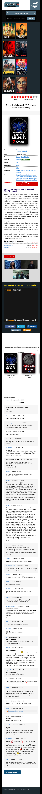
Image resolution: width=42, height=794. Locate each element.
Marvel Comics (25, 157)
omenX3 (8, 725)
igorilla (8, 471)
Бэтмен (8, 480)
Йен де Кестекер (27, 176)
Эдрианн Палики (32, 178)
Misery (8, 647)
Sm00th (8, 558)
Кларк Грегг (19, 175)
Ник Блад (25, 178)
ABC (17, 162)
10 (36, 97)
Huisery (8, 687)
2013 (17, 165)
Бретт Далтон (31, 175)
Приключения (29, 150)
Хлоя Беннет (19, 176)
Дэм (7, 759)
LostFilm (18, 159)
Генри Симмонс (20, 180)
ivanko (8, 545)
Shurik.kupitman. (10, 423)
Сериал (18, 150)
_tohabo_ (8, 589)
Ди (6, 678)
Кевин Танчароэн (20, 170)
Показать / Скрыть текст (15, 711)
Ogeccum (8, 416)
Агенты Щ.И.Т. (8, 243)
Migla (7, 581)
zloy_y (7, 621)
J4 (6, 637)
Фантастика (24, 151)
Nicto (7, 708)
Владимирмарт (10, 566)
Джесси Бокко (29, 170)
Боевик (23, 150)
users (7, 400)
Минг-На (25, 175)
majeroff (8, 628)
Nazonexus (9, 738)
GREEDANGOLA (10, 606)
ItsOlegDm (9, 447)
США (17, 168)
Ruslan (8, 597)
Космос (18, 157)
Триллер (18, 151)
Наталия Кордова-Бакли (31, 180)
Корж (7, 505)
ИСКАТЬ (31, 19)
